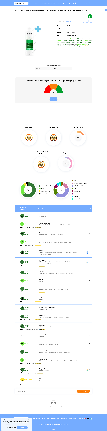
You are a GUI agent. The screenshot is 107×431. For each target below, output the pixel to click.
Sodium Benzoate (82, 44)
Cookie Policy (56, 424)
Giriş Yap (71, 3)
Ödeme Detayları (72, 418)
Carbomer (79, 41)
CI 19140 (85, 41)
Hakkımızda (80, 418)
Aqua (58, 39)
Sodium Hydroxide (68, 46)
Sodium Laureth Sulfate (69, 39)
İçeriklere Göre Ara (55, 3)
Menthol (63, 42)
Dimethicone (71, 41)
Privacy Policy (50, 424)
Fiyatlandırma (64, 418)
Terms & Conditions (43, 424)
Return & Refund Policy (63, 424)
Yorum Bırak (83, 391)
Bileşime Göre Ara (45, 3)
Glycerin (64, 41)
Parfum (87, 46)
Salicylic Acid (63, 44)
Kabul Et (22, 427)
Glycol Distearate (82, 39)
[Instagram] (85, 419)
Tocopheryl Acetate (79, 46)
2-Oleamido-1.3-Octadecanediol (75, 42)
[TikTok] (88, 419)
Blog (62, 3)
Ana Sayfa (37, 3)
